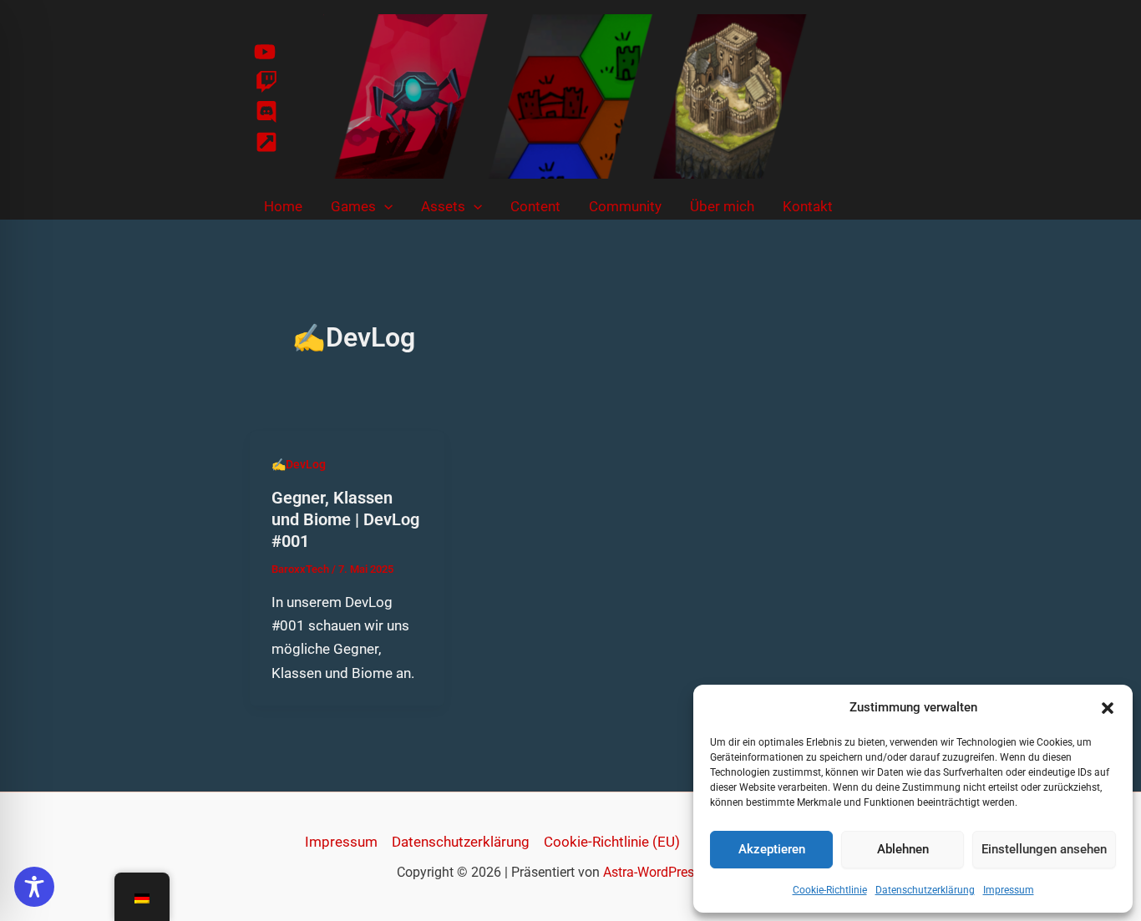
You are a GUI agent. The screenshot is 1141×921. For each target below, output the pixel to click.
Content (535, 206)
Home (283, 206)
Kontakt (808, 206)
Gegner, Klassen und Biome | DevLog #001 (345, 519)
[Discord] (266, 112)
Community (625, 206)
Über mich (722, 206)
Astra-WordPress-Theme (674, 872)
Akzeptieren (771, 849)
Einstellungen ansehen (1044, 849)
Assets (443, 206)
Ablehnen (903, 849)
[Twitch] (266, 82)
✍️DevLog (298, 464)
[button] (1107, 708)
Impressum (1008, 890)
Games (353, 206)
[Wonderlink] (266, 142)
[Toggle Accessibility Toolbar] (34, 886)
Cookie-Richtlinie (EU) (612, 841)
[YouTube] (265, 52)
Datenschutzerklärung (925, 890)
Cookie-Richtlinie (830, 890)
